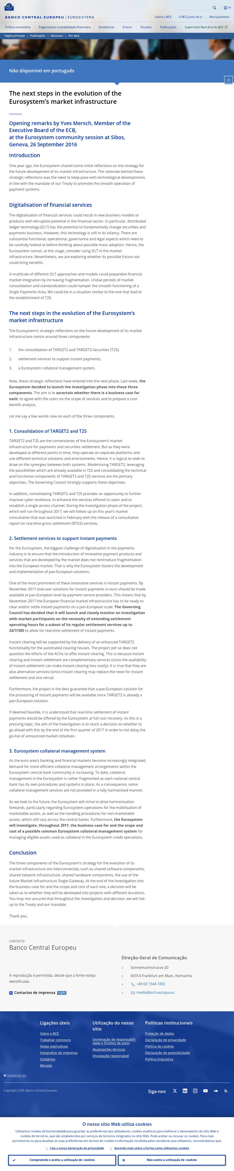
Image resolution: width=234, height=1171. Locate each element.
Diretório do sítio (16, 1075)
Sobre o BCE (163, 17)
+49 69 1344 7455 (150, 984)
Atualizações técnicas (109, 1049)
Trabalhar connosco (55, 1040)
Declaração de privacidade (165, 1040)
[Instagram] (195, 1090)
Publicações (168, 27)
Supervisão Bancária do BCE (204, 27)
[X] (174, 1090)
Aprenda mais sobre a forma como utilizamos (151, 1148)
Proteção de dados (159, 1033)
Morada (46, 1066)
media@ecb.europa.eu (155, 993)
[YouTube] (205, 1090)
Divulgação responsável (111, 1056)
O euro (127, 27)
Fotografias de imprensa (59, 1053)
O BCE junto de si (190, 17)
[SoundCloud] (215, 1090)
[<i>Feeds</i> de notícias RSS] (226, 1090)
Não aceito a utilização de (172, 1160)
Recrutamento (219, 17)
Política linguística (159, 1059)
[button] (220, 8)
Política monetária (17, 27)
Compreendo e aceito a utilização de (62, 1160)
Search (215, 8)
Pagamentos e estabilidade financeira (64, 27)
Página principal (15, 36)
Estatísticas (106, 27)
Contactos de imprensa (34, 993)
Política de (159, 1046)
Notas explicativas (54, 1046)
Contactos (47, 1059)
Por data (74, 36)
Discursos (57, 36)
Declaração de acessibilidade (167, 1053)
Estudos (146, 27)
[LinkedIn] (185, 1090)
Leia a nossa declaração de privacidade (77, 1148)
